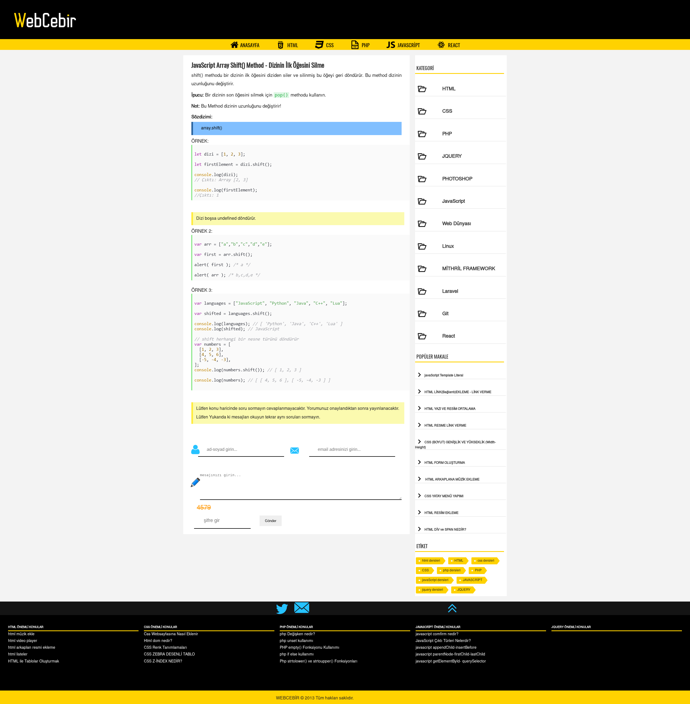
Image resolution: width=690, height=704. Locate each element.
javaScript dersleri (435, 580)
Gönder (270, 521)
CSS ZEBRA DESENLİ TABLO (169, 655)
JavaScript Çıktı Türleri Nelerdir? (443, 641)
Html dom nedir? (158, 641)
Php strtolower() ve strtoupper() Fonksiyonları (318, 662)
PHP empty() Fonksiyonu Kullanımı (309, 648)
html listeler (17, 655)
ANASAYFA (249, 45)
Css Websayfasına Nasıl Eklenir (171, 634)
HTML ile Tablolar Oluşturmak (33, 662)
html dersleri (431, 560)
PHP (365, 45)
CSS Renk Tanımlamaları (165, 648)
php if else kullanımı (297, 655)
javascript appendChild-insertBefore (446, 648)
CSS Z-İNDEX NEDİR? (163, 662)
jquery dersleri (432, 590)
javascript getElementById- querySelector (451, 662)
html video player (22, 641)
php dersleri (452, 570)
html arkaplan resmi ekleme (31, 648)
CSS (329, 45)
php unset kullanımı (296, 641)
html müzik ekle (21, 634)
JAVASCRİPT (408, 45)
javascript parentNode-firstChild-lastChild (450, 655)
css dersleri (486, 560)
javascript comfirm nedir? (437, 634)
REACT (453, 45)
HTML (292, 45)
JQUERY (463, 590)
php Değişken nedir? (297, 634)
